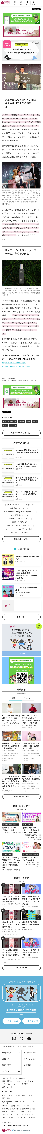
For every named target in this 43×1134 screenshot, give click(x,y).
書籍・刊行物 (7, 1081)
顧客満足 (5, 1109)
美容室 (28, 421)
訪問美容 (25, 532)
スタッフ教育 (20, 1095)
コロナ (4, 1106)
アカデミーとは (21, 1081)
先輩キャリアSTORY (19, 522)
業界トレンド (12, 421)
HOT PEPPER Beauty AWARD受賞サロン (19, 512)
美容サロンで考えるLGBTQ (19, 519)
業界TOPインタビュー (13, 505)
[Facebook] (29, 1038)
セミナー (21, 421)
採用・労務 (6, 1098)
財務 (30, 1095)
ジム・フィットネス (25, 529)
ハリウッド (13, 425)
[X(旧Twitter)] (21, 1038)
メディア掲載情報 (18, 1078)
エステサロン (24, 1111)
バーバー (9, 529)
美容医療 (32, 1117)
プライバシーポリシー (10, 1084)
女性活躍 (13, 532)
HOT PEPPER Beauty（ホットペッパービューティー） (19, 1102)
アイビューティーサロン (24, 1114)
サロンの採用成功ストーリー (19, 515)
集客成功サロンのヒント (19, 508)
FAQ (31, 1081)
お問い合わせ (7, 1087)
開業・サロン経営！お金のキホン (19, 525)
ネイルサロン (7, 1114)
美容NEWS (30, 505)
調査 (33, 1109)
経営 (4, 421)
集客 (10, 1095)
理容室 (35, 421)
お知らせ (5, 1078)
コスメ (5, 425)
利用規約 (25, 1084)
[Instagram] (14, 1038)
